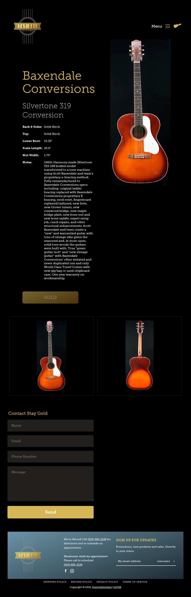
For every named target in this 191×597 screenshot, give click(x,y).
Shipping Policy (55, 582)
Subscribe (164, 561)
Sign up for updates (136, 540)
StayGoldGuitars (102, 587)
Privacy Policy (107, 582)
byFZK (117, 587)
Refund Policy (81, 582)
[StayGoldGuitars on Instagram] (72, 570)
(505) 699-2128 (97, 539)
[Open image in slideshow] (140, 112)
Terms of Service (135, 582)
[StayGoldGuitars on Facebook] (66, 570)
